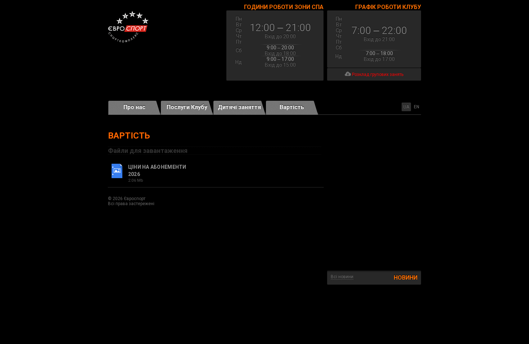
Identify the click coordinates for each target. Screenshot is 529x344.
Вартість (292, 107)
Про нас (134, 107)
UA (406, 106)
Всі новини (342, 276)
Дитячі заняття (239, 107)
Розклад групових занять (377, 74)
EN (416, 106)
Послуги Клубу (187, 107)
